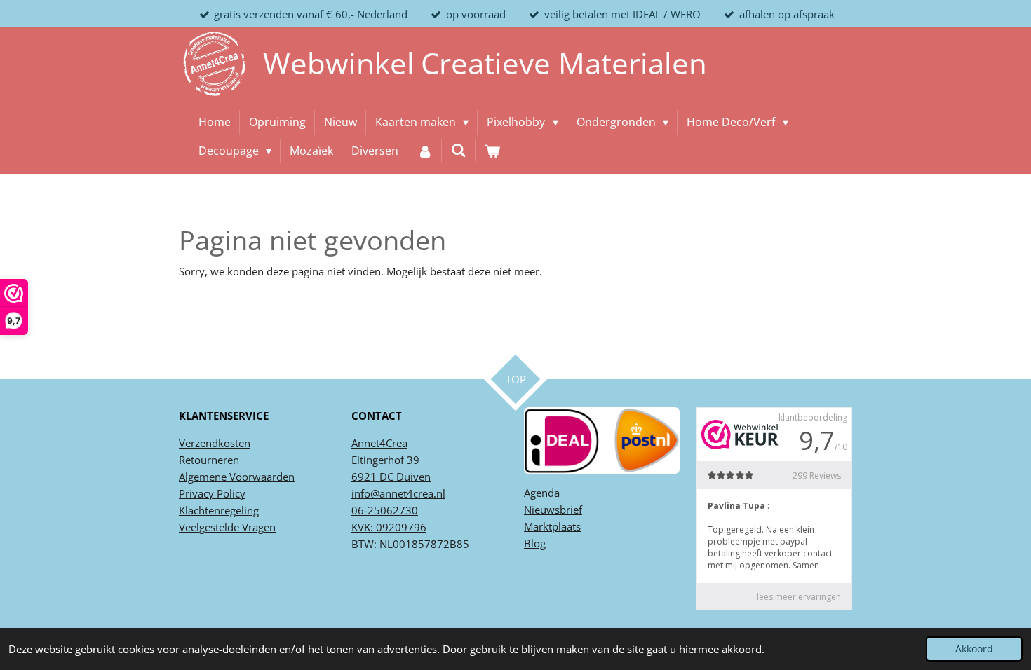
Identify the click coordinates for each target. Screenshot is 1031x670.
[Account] (424, 151)
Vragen (257, 527)
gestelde (219, 527)
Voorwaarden (261, 477)
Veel (189, 527)
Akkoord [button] (974, 649)
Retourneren (209, 460)
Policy (229, 493)
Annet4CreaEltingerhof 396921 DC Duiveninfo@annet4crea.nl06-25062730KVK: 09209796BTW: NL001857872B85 (410, 493)
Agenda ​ (543, 493)
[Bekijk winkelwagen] (492, 151)
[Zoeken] (459, 150)
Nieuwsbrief (553, 509)
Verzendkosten (214, 443)
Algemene (203, 477)
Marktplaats (552, 526)
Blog (535, 543)
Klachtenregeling (219, 510)
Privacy (196, 493)
